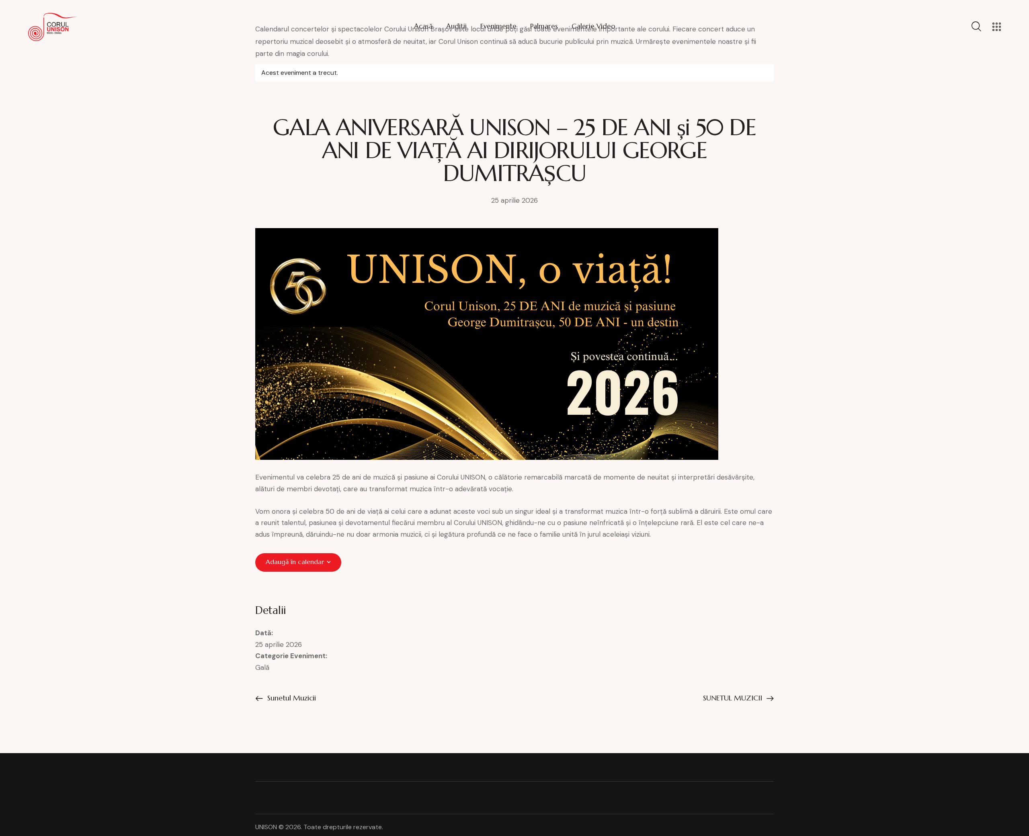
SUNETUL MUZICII (733, 697)
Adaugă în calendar (295, 562)
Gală (262, 667)
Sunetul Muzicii (290, 697)
